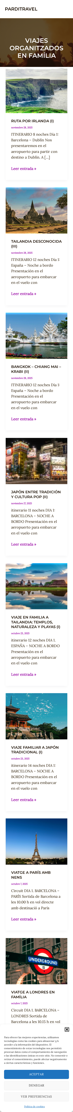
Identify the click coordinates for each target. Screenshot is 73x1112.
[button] (67, 1029)
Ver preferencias (36, 1096)
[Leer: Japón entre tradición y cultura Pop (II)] (36, 460)
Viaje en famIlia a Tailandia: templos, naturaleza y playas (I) (35, 622)
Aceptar (36, 1074)
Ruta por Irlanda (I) (32, 121)
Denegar (36, 1085)
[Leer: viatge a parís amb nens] (36, 841)
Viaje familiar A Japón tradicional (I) (35, 750)
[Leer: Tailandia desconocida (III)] (36, 210)
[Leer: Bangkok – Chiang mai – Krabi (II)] (36, 335)
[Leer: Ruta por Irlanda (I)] (36, 89)
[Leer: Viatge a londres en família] (36, 960)
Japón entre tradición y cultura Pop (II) (36, 494)
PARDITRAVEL (21, 9)
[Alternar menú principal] (63, 9)
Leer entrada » (23, 169)
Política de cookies (34, 1106)
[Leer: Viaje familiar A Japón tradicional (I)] (36, 716)
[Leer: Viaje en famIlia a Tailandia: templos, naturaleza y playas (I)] (36, 585)
